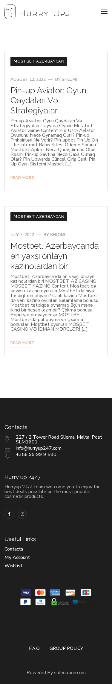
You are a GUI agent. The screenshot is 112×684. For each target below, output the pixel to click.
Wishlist (13, 566)
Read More (22, 177)
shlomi (69, 79)
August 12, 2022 (28, 79)
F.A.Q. (35, 648)
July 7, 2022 (22, 235)
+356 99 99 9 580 (36, 454)
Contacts (13, 549)
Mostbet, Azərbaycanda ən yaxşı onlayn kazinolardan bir (54, 256)
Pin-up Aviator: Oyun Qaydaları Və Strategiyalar (48, 100)
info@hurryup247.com (39, 448)
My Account (17, 557)
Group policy (66, 648)
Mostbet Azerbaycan (39, 61)
